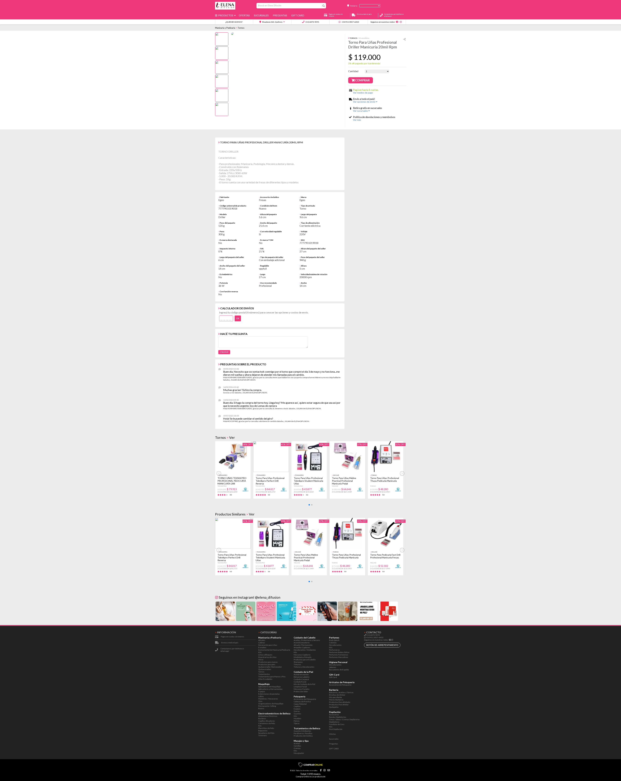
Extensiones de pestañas (269, 694)
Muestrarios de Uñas (267, 657)
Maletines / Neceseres (268, 699)
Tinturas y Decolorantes (304, 667)
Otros (260, 659)
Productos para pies (266, 664)
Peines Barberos (336, 699)
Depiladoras (334, 722)
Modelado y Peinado (302, 657)
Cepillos (297, 706)
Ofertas (245, 15)
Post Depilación (335, 729)
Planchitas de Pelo (266, 728)
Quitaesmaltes (264, 669)
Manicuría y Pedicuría (225, 28)
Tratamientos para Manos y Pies (272, 676)
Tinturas (297, 664)
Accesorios (334, 714)
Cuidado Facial (300, 682)
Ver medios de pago (363, 92)
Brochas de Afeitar (337, 695)
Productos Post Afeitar (339, 704)
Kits (260, 652)
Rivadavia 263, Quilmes (272, 22)
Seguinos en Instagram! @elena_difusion (249, 597)
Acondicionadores (302, 642)
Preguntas (280, 15)
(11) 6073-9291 (312, 22)
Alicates (261, 640)
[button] (309, 504)
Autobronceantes (301, 674)
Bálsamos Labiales (302, 677)
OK (237, 318)
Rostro (261, 708)
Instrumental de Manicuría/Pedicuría (274, 650)
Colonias (333, 642)
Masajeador (299, 753)
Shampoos (298, 662)
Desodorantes (335, 645)
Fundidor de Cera (336, 724)
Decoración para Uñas (267, 645)
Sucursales (262, 15)
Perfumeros (334, 650)
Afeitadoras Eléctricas (267, 716)
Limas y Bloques (265, 655)
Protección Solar (301, 691)
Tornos (241, 28)
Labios (261, 696)
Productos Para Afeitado (339, 702)
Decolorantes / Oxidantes (305, 650)
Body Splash (334, 640)
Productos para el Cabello (305, 659)
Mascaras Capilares (302, 655)
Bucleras (262, 718)
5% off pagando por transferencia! (364, 63)
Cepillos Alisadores (266, 721)
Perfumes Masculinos (338, 657)
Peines (297, 721)
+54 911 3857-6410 (350, 22)
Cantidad (353, 71)
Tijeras (297, 723)
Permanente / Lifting (267, 706)
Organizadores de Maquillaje (270, 703)
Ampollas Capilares (302, 647)
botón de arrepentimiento (382, 645)
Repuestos (262, 730)
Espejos (261, 691)
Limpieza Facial (300, 686)
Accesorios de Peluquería (305, 699)
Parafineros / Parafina (303, 733)
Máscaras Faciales (302, 689)
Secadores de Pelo (266, 733)
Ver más (357, 119)
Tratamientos (264, 674)
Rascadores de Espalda (339, 669)
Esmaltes (262, 647)
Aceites (297, 743)
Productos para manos (268, 662)
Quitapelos (334, 707)
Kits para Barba (335, 697)
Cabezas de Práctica (302, 701)
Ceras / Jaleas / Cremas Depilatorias (344, 719)
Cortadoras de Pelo (266, 723)
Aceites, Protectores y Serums (307, 640)
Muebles (297, 718)
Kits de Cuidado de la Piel (304, 684)
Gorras (297, 711)
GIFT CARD (298, 15)
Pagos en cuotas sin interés (232, 636)
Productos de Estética (303, 736)
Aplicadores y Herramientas (270, 689)
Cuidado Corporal (301, 679)
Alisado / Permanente (303, 645)
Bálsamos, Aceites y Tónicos (341, 692)
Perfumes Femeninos (338, 655)
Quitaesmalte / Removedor (270, 667)
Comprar (362, 80)
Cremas (297, 748)
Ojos (260, 701)
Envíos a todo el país (229, 642)
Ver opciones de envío (364, 101)
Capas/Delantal (300, 704)
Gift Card (333, 677)
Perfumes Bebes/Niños (339, 652)
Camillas (297, 746)
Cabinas (261, 642)
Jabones (332, 667)
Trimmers (262, 735)
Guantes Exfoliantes (302, 731)
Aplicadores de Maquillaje (269, 686)
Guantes (297, 713)
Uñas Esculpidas (265, 679)
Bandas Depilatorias (337, 717)
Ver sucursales (360, 110)
